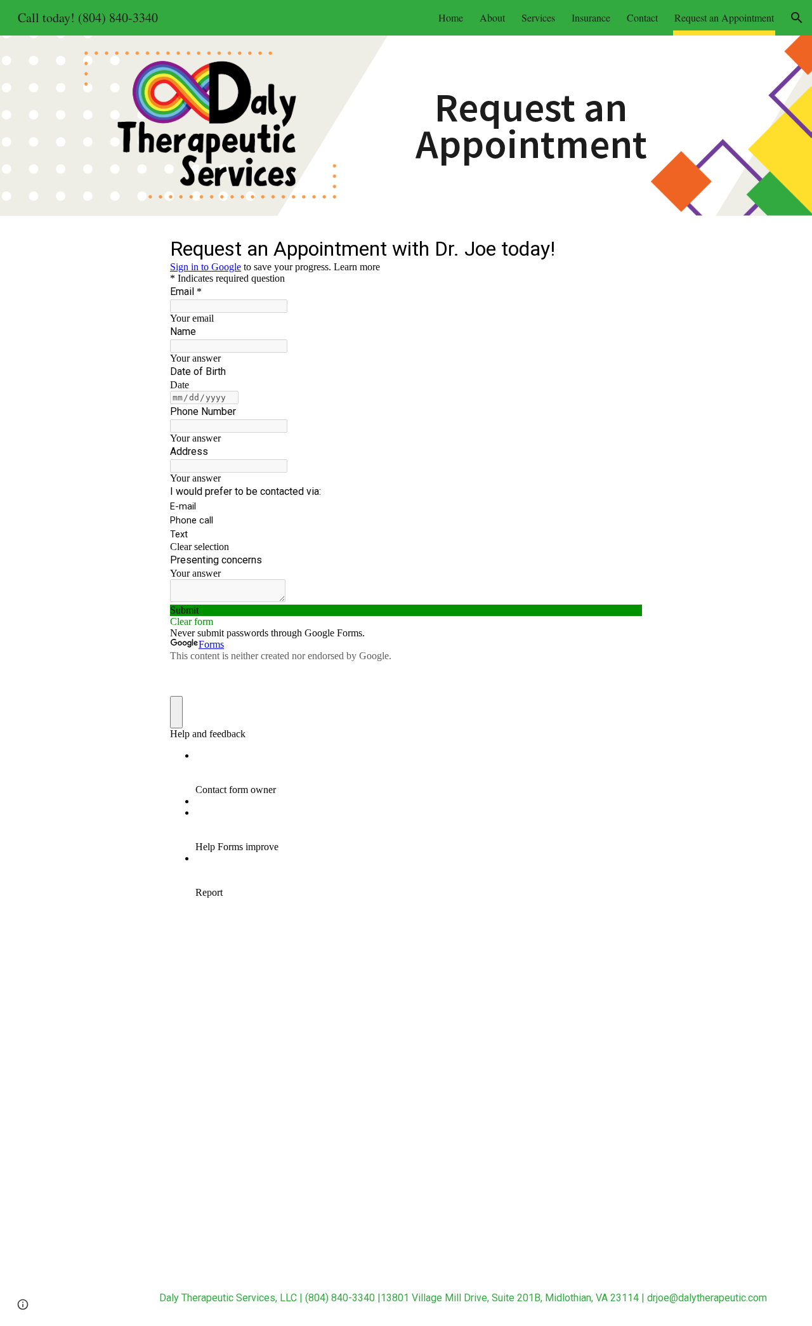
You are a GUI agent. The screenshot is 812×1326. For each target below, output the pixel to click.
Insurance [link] (591, 17)
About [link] (492, 17)
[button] (797, 18)
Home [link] (450, 17)
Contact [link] (642, 17)
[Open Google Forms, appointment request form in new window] (622, 247)
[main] (531, 125)
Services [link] (538, 17)
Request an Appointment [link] (724, 17)
